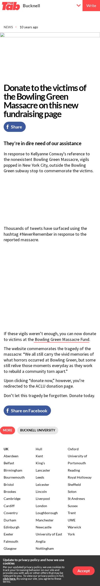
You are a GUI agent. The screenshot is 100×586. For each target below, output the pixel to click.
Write (91, 5)
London (41, 506)
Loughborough (47, 513)
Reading (74, 470)
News (8, 27)
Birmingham (13, 470)
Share (16, 126)
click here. (9, 578)
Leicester (42, 484)
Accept (83, 570)
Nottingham (45, 548)
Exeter (8, 534)
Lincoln (41, 491)
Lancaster (43, 470)
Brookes (10, 491)
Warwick (74, 527)
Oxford (73, 449)
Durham (10, 520)
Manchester (45, 520)
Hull (39, 449)
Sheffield (74, 484)
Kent (39, 456)
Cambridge (12, 498)
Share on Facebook (29, 410)
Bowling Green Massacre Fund (61, 339)
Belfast (9, 463)
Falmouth (11, 541)
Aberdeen (11, 456)
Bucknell (31, 5)
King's (40, 463)
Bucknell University (37, 430)
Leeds (40, 477)
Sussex (73, 506)
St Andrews (76, 498)
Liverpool (43, 498)
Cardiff (9, 506)
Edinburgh (11, 527)
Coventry (11, 513)
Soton (72, 491)
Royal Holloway (80, 477)
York (71, 534)
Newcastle (43, 527)
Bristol (9, 484)
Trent (72, 513)
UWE (71, 520)
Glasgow (10, 548)
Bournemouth (14, 477)
